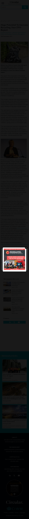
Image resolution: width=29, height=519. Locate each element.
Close (26, 248)
